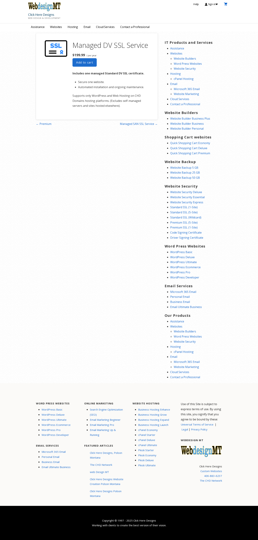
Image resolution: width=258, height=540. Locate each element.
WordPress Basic (181, 252)
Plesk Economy (147, 455)
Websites (56, 27)
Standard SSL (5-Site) (184, 212)
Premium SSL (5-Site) (184, 222)
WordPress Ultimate (183, 262)
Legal (184, 429)
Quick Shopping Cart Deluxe (188, 148)
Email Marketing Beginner (105, 419)
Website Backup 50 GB (185, 178)
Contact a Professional (134, 27)
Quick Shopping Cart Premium (190, 153)
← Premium (43, 124)
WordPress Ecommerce (185, 267)
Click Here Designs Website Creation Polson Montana (106, 481)
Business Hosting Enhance (154, 409)
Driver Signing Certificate (186, 238)
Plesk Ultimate (147, 465)
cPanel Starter (146, 435)
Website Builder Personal (187, 129)
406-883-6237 (213, 476)
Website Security (185, 69)
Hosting (73, 27)
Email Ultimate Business (186, 307)
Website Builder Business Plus (190, 118)
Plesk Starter (146, 450)
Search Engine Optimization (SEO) (106, 412)
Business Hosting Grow (152, 414)
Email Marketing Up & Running (103, 432)
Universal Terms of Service (197, 424)
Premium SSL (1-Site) (184, 227)
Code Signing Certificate (186, 232)
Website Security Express (186, 202)
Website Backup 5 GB (184, 168)
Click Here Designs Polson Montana (105, 493)
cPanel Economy (148, 430)
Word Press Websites (188, 64)
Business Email (180, 302)
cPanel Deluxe (146, 440)
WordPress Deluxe (182, 257)
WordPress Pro (180, 272)
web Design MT (99, 472)
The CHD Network (101, 464)
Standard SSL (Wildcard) (185, 217)
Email (87, 27)
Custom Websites (211, 471)
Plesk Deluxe (146, 460)
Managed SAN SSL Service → (139, 124)
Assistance (37, 27)
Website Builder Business (187, 124)
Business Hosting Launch (153, 425)
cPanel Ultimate (147, 445)
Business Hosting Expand (153, 419)
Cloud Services (105, 27)
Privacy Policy (199, 429)
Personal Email (180, 297)
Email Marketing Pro (102, 425)
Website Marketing (186, 94)
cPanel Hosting (184, 79)
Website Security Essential (187, 197)
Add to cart (84, 62)
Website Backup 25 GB (185, 172)
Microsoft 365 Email (187, 89)
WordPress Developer (184, 277)
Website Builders (185, 59)
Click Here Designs (41, 14)
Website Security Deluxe (186, 192)
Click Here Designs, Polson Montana (106, 455)
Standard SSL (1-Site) (184, 207)
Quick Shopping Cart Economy (190, 143)
